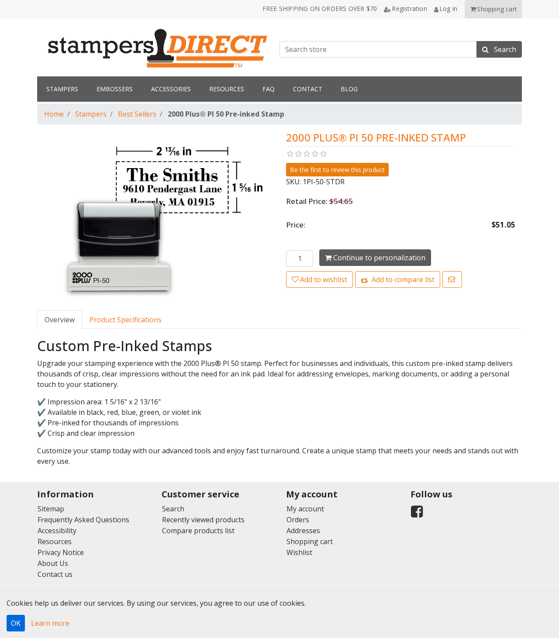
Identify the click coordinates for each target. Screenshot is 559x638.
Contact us (55, 574)
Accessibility (57, 530)
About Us (53, 563)
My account (305, 509)
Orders (297, 519)
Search (173, 509)
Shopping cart (309, 541)
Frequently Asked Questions (83, 519)
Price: (295, 225)
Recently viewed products (203, 519)
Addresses (303, 530)
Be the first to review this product (337, 170)
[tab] (59, 319)
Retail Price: (307, 201)
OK (16, 623)
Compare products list (198, 530)
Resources (55, 541)
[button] (493, 9)
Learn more (50, 623)
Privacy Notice (61, 552)
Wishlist (299, 552)
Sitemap (51, 509)
